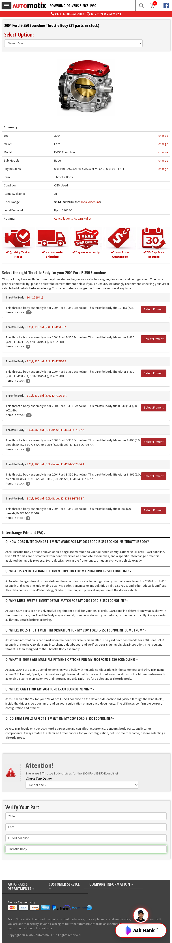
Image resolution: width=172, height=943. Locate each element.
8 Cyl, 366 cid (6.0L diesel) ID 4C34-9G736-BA (55, 498)
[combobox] (86, 816)
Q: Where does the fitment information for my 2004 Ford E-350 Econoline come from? (74, 630)
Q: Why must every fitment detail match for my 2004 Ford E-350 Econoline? (65, 601)
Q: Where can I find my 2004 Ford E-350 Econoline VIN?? (48, 689)
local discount (90, 202)
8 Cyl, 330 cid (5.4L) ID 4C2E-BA (46, 327)
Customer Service (64, 884)
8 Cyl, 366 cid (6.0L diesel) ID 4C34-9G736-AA (55, 464)
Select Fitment (153, 309)
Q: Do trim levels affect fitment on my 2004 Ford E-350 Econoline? (58, 719)
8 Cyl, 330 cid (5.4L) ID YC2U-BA (47, 396)
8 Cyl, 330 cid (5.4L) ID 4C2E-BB (46, 361)
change (163, 136)
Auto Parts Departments (20, 886)
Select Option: (19, 34)
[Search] (141, 5)
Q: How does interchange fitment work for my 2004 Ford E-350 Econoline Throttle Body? (77, 542)
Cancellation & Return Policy (73, 218)
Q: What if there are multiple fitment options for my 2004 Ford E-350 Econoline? (70, 660)
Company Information (110, 884)
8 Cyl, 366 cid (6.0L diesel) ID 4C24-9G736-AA (55, 430)
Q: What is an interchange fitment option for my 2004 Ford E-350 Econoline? (67, 571)
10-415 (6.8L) (35, 297)
